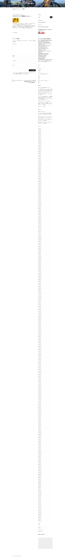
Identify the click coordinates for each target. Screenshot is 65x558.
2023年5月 (39, 193)
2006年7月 (39, 519)
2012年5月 (39, 402)
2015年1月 (39, 349)
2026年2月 (39, 138)
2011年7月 (39, 419)
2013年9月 (39, 376)
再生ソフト (50, 114)
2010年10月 (39, 434)
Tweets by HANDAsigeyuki (42, 22)
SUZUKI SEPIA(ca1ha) (41, 56)
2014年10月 (39, 354)
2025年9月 (39, 146)
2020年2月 (39, 253)
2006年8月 (39, 517)
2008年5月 (39, 482)
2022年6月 (39, 211)
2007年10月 (39, 494)
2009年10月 (39, 454)
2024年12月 (39, 161)
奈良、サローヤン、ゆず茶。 (42, 106)
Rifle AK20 (40, 55)
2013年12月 (39, 371)
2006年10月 (39, 514)
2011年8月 (39, 417)
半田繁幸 (39, 111)
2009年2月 (39, 467)
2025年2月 (39, 158)
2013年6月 (39, 381)
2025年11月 (39, 143)
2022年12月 (39, 201)
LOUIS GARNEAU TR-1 (43, 48)
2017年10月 (39, 296)
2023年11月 (39, 183)
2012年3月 (39, 406)
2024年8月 (39, 168)
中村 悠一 (43, 111)
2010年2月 (39, 447)
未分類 (39, 77)
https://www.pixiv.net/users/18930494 (43, 26)
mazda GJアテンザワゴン (42, 49)
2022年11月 (39, 203)
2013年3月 (39, 386)
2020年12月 (39, 236)
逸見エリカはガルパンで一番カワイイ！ (43, 80)
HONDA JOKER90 (41, 45)
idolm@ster (15, 32)
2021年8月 (39, 228)
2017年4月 (39, 306)
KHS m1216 (40, 46)
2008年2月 (39, 487)
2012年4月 (39, 404)
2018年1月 (39, 291)
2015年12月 (39, 331)
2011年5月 (39, 422)
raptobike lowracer (43, 54)
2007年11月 (39, 492)
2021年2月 (39, 233)
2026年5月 (39, 133)
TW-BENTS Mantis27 (41, 59)
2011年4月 (39, 424)
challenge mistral (44, 40)
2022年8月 (39, 208)
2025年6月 (39, 151)
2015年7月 (39, 339)
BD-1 (39, 40)
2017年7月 (39, 301)
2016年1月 (39, 329)
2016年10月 (39, 316)
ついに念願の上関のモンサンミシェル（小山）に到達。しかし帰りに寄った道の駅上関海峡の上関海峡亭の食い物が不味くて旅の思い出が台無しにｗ (45, 90)
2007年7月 (39, 499)
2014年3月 (39, 366)
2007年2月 (39, 507)
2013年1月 (39, 389)
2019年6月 (39, 263)
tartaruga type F (42, 58)
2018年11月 (39, 274)
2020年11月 (39, 238)
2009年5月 (39, 462)
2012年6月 (39, 401)
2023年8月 (39, 188)
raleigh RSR (40, 52)
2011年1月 (39, 429)
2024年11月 (39, 163)
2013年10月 (39, 374)
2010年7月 (39, 439)
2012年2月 (39, 407)
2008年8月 (39, 477)
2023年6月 (39, 191)
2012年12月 (39, 391)
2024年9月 (39, 166)
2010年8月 (39, 437)
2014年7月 (39, 359)
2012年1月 (39, 409)
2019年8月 (39, 261)
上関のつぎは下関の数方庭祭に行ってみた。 (44, 87)
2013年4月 (39, 384)
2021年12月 (39, 221)
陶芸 (38, 82)
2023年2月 (39, 198)
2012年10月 (39, 394)
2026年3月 (39, 136)
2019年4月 (39, 266)
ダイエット (39, 72)
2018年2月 (39, 289)
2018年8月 (39, 279)
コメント (14, 43)
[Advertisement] (45, 543)
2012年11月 (39, 392)
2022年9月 (39, 206)
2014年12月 (39, 351)
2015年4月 (39, 344)
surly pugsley (44, 55)
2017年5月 (39, 304)
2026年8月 (39, 128)
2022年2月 (39, 218)
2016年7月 (39, 319)
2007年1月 (39, 509)
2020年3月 (39, 251)
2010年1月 (39, 449)
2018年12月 (39, 273)
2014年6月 (39, 361)
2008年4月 (39, 484)
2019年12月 (39, 256)
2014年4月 (39, 364)
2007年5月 (39, 502)
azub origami (46, 38)
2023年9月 (39, 186)
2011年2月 (39, 427)
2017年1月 (39, 311)
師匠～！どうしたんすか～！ (27, 27)
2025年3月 (39, 156)
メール (14, 60)
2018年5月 (39, 284)
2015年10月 (39, 334)
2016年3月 (39, 326)
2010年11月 (39, 432)
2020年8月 (39, 243)
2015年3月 (39, 346)
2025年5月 (39, 153)
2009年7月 (39, 459)
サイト (14, 65)
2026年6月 (39, 131)
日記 (38, 75)
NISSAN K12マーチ (42, 50)
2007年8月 (39, 497)
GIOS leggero (40, 41)
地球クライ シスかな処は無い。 (24, 3)
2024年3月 (39, 176)
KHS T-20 (45, 46)
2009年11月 (39, 452)
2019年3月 (39, 268)
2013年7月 (39, 379)
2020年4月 (39, 249)
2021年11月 (39, 223)
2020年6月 (39, 246)
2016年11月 (39, 314)
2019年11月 (39, 258)
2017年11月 (39, 294)
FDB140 (50, 40)
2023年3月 (39, 196)
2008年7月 (39, 479)
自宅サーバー (47, 61)
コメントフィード (40, 529)
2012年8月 (39, 397)
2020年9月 (39, 241)
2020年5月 (39, 248)
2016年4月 (39, 324)
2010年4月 (39, 444)
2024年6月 (39, 171)
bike (38, 67)
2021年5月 (39, 231)
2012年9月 (39, 396)
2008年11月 (39, 472)
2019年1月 (39, 271)
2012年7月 (39, 399)
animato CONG (40, 38)
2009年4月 (39, 464)
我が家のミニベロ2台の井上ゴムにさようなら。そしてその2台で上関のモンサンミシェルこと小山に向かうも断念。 (45, 93)
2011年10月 (39, 414)
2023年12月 (39, 181)
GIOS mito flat (46, 41)
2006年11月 (39, 512)
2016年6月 (39, 321)
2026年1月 (39, 140)
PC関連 (39, 70)
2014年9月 (39, 356)
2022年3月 (39, 216)
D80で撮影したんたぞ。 (29, 26)
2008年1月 (39, 489)
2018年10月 (39, 276)
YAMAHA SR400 (49, 59)
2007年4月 (39, 504)
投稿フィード (40, 527)
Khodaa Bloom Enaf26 (48, 45)
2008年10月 (39, 474)
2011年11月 (39, 412)
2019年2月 (39, 269)
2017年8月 (39, 299)
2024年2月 (39, 178)
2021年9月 (39, 226)
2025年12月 (39, 141)
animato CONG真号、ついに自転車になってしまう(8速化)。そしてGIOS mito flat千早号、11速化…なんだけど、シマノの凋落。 (45, 103)
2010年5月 (39, 442)
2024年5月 (39, 173)
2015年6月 (39, 341)
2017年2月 (39, 309)
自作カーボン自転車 (41, 61)
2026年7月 (39, 130)
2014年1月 (39, 369)
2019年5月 (39, 264)
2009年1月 (39, 469)
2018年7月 (39, 281)
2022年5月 (39, 213)
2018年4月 (39, 286)
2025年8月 (39, 148)
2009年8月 (39, 457)
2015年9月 (39, 336)
